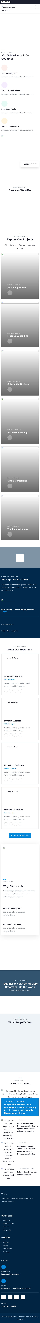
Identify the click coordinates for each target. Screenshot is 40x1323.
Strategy (17, 285)
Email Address (5, 1271)
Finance (10, 333)
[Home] (4, 1194)
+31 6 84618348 (8, 1306)
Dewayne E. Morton (13, 810)
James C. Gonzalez (13, 676)
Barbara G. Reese (12, 721)
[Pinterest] (23, 1297)
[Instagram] (16, 1297)
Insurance (16, 333)
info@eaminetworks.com (10, 1274)
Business (10, 285)
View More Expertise (20, 835)
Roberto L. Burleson (14, 765)
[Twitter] (3, 1297)
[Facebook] (10, 1297)
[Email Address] (3, 1267)
